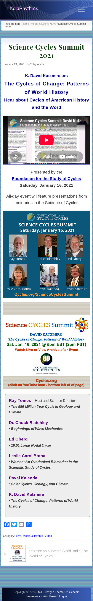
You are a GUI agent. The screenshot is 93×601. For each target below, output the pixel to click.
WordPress (50, 596)
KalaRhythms (24, 8)
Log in (63, 596)
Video (48, 535)
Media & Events (33, 535)
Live (18, 535)
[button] (81, 9)
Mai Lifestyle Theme (51, 592)
